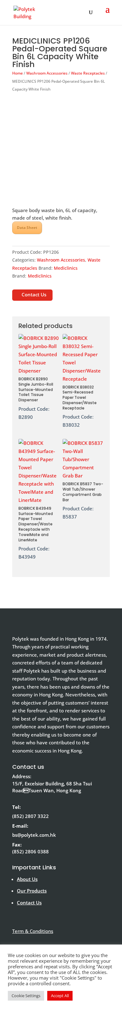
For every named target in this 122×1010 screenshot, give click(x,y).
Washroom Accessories (47, 73)
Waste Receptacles (88, 73)
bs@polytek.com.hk (34, 835)
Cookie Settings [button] (26, 995)
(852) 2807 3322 (30, 816)
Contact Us (34, 294)
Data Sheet (27, 227)
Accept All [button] (60, 995)
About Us (27, 879)
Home (17, 73)
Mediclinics (66, 268)
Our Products (32, 891)
